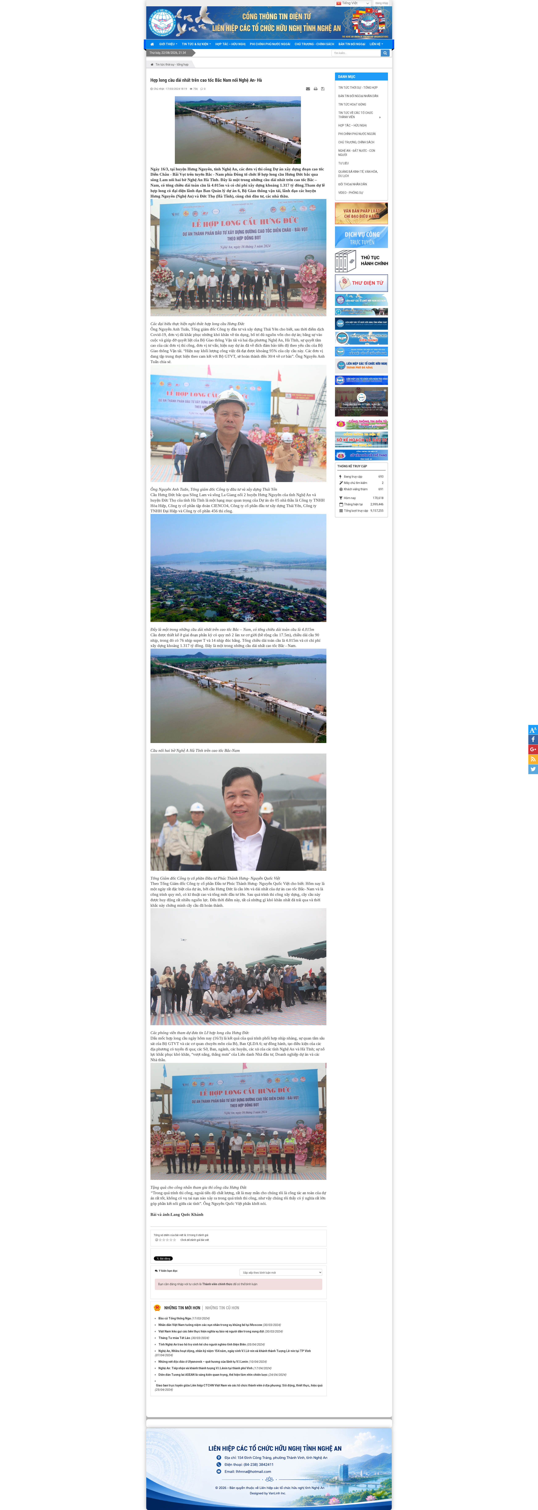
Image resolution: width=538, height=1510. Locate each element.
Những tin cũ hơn (222, 1307)
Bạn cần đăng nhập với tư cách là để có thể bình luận (207, 1284)
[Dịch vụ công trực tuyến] (361, 236)
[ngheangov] (361, 424)
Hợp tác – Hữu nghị (352, 125)
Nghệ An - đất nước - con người (356, 153)
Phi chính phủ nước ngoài (357, 134)
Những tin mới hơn (182, 1307)
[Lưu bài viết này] (323, 88)
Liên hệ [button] (375, 44)
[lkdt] (361, 323)
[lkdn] (361, 365)
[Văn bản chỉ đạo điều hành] (361, 213)
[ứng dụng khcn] (361, 283)
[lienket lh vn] (361, 299)
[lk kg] (361, 338)
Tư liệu (343, 163)
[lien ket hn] (361, 311)
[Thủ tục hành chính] (361, 261)
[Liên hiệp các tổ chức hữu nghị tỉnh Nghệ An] (162, 22)
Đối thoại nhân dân (352, 184)
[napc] (361, 401)
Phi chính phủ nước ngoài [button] (270, 44)
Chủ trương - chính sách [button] (314, 44)
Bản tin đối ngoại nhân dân (358, 96)
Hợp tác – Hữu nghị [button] (230, 44)
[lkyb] (361, 351)
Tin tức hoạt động (352, 104)
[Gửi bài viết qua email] (308, 88)
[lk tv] (361, 380)
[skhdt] (361, 439)
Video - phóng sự (350, 192)
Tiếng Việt (349, 3)
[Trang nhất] (152, 44)
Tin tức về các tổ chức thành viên (355, 115)
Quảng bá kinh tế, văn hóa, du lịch (358, 174)
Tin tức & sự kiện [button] (195, 44)
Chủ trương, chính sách (356, 142)
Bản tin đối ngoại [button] (352, 44)
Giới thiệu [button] (167, 44)
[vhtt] (361, 454)
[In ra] (316, 88)
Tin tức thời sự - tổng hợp (358, 87)
